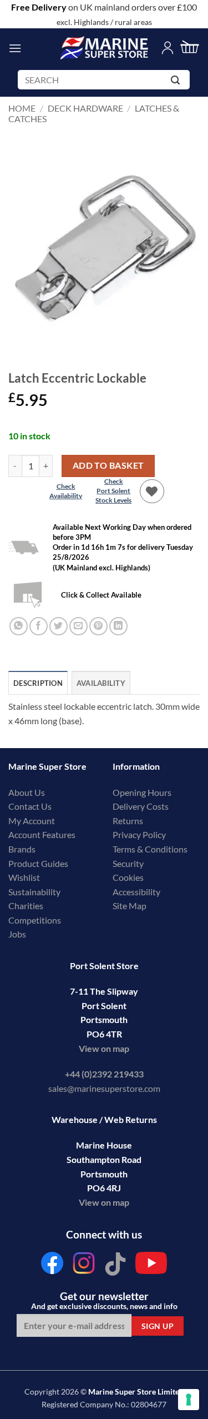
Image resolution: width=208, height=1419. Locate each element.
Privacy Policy (139, 834)
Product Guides (38, 863)
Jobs (17, 934)
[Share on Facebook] (38, 626)
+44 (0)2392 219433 (104, 1074)
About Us (26, 792)
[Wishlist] (152, 491)
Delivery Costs (141, 806)
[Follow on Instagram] (83, 1266)
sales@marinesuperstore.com (104, 1088)
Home (21, 108)
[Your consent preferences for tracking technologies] (188, 1399)
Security (128, 863)
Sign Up (157, 1326)
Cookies (128, 877)
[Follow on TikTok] (115, 1266)
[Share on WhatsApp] (18, 626)
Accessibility (136, 891)
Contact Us (30, 806)
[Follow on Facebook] (52, 1266)
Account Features (41, 834)
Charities (26, 905)
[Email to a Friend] (78, 626)
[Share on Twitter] (58, 626)
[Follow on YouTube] (151, 1266)
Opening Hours (142, 792)
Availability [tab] (101, 683)
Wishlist (24, 877)
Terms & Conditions (150, 849)
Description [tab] (38, 683)
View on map (104, 1048)
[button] (15, 48)
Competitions (34, 920)
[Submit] (177, 82)
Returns (128, 820)
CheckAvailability (65, 491)
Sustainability (34, 891)
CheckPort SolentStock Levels (113, 490)
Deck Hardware (85, 108)
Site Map (129, 905)
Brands (21, 849)
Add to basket (108, 465)
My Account (31, 820)
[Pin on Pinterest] (98, 626)
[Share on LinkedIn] (118, 626)
